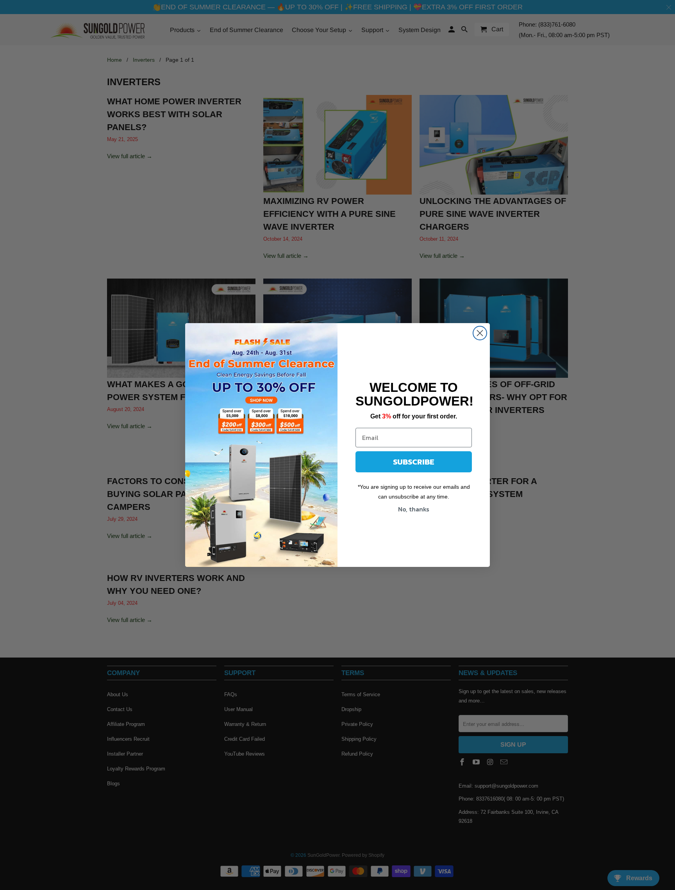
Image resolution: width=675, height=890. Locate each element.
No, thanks (413, 509)
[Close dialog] (480, 333)
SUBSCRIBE (413, 462)
